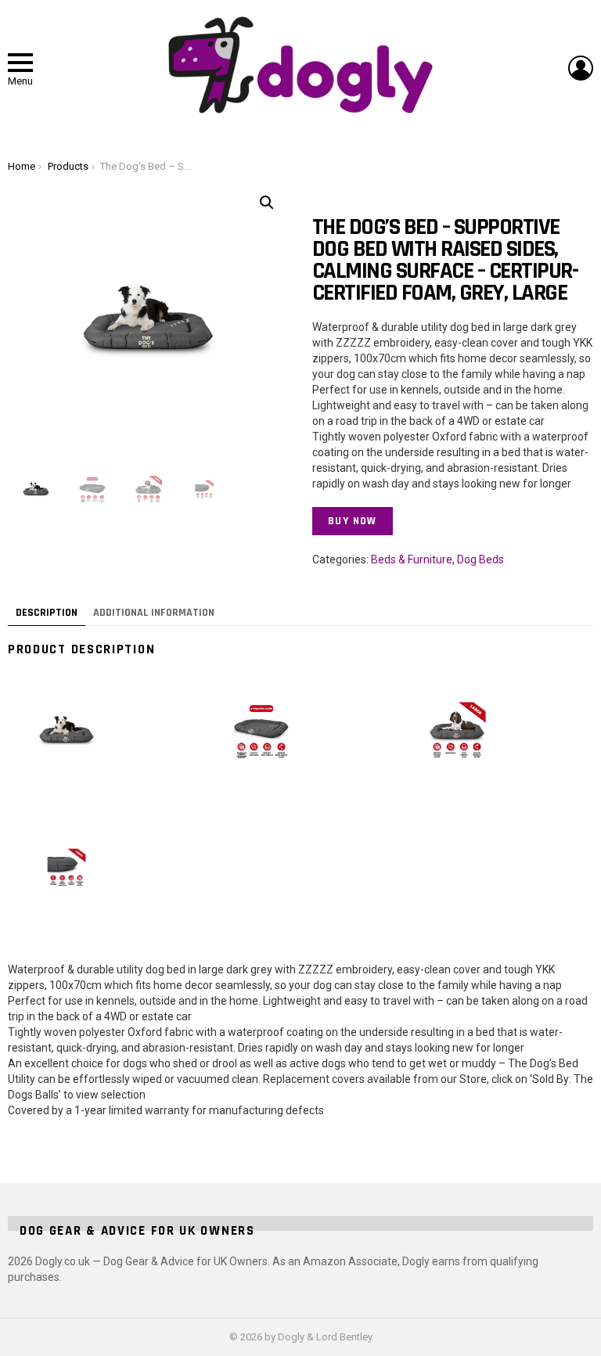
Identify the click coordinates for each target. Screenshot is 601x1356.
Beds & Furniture (411, 559)
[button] (267, 203)
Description (46, 613)
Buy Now (352, 521)
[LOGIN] (580, 68)
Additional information (153, 613)
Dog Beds (480, 559)
